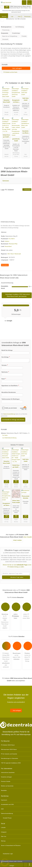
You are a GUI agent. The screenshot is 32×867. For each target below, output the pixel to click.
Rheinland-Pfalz (13, 243)
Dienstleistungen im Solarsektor (9, 758)
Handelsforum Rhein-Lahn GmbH (25, 132)
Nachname (5, 372)
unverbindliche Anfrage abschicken (13, 419)
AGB (2, 809)
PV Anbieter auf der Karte (10, 72)
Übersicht (4, 16)
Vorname (4, 365)
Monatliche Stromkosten (9, 392)
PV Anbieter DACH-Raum (8, 745)
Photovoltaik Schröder (25, 497)
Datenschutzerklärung (9, 414)
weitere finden (15, 616)
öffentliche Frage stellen (16, 577)
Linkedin (3, 827)
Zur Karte (5, 435)
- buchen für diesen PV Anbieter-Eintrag (27, 657)
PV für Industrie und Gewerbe (9, 754)
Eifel (9, 253)
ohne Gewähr (27, 537)
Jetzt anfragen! (17, 68)
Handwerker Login (8, 853)
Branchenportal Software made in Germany (11, 862)
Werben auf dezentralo (7, 786)
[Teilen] (25, 865)
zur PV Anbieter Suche (1, 7)
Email (3, 378)
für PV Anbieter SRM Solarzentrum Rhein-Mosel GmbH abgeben (4, 620)
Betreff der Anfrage (7, 350)
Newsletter (4, 790)
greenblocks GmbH (16, 139)
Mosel (12, 253)
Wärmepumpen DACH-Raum (9, 749)
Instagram (3, 832)
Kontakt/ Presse (7, 818)
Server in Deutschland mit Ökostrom (11, 845)
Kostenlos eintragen (6, 777)
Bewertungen (28, 16)
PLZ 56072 (12, 238)
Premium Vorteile (5, 781)
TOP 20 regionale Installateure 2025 (11, 763)
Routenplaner (27, 189)
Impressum (4, 800)
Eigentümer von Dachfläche (10, 385)
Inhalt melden (17, 540)
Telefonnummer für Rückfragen (11, 399)
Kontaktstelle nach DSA (7, 804)
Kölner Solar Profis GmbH (16, 501)
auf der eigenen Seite (17, 656)
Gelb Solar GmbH (26, 99)
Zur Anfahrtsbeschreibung (9, 437)
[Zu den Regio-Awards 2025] (5, 862)
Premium (28, 84)
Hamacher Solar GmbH (6, 101)
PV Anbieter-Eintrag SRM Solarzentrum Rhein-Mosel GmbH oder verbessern (6, 660)
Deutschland (8, 246)
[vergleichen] (2, 20)
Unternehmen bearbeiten (8, 772)
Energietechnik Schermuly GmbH (16, 101)
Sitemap (3, 841)
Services (5, 181)
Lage (12, 16)
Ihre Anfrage (5, 357)
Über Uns (3, 836)
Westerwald (17, 253)
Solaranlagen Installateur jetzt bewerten (17, 295)
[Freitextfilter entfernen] (24, 2)
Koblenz (7, 241)
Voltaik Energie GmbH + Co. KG (6, 136)
